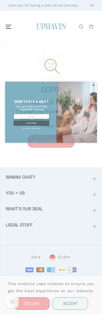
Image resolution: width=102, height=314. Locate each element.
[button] (31, 144)
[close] (93, 106)
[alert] (51, 133)
